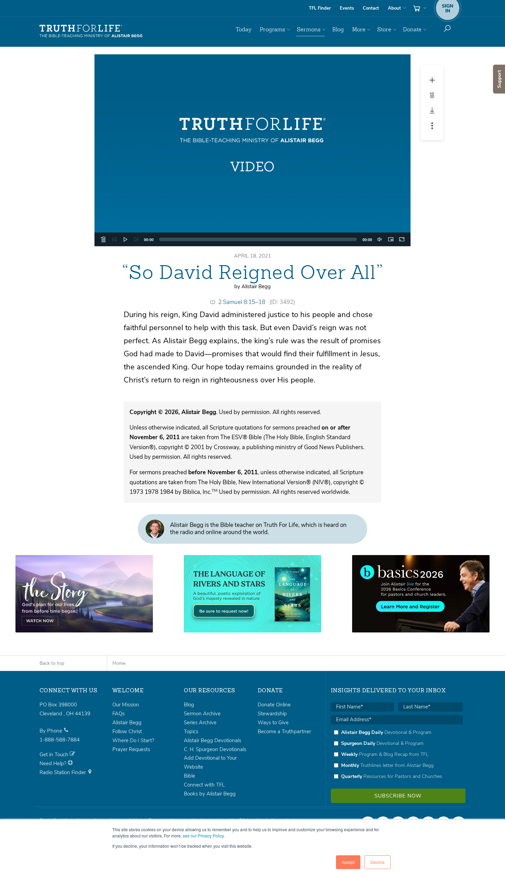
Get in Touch (55, 754)
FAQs (118, 713)
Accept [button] (348, 862)
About (394, 8)
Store (384, 29)
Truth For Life (91, 31)
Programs (272, 29)
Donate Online (274, 704)
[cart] (419, 8)
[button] (252, 150)
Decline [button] (377, 862)
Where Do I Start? (133, 740)
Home (118, 663)
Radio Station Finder (63, 772)
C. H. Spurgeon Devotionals (215, 749)
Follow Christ (127, 731)
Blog (338, 29)
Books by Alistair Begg (210, 793)
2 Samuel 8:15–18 (241, 302)
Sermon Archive (202, 713)
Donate (412, 29)
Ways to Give (273, 722)
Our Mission (125, 704)
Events (347, 8)
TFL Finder (320, 8)
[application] (252, 150)
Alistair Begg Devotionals (212, 740)
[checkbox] (397, 754)
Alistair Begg (127, 722)
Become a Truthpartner (284, 731)
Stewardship (272, 713)
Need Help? (54, 763)
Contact (371, 8)
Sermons (309, 29)
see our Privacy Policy (203, 835)
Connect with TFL (204, 784)
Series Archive (200, 722)
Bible (189, 775)
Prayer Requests (131, 749)
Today (243, 29)
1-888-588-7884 (60, 739)
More (359, 29)
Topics (191, 731)
